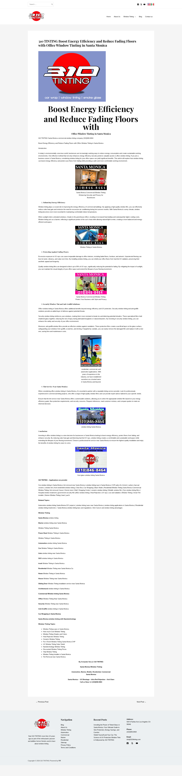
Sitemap (63, 742)
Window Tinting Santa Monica (48, 528)
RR (60, 761)
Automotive (65, 732)
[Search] (52, 4)
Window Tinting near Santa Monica (55, 578)
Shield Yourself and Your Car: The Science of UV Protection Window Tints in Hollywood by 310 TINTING (107, 737)
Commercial (65, 735)
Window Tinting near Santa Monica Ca (60, 568)
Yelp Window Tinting (50, 652)
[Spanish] (152, 4)
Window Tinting (55, 495)
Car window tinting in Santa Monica (50, 485)
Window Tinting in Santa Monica (58, 533)
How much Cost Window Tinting (54, 631)
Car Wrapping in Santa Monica (49, 614)
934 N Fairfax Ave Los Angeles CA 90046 (138, 721)
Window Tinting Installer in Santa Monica (57, 654)
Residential (64, 740)
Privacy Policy (66, 745)
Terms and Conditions (68, 747)
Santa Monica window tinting (67, 508)
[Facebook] (138, 4)
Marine (63, 737)
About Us (64, 727)
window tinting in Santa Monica (58, 589)
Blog (62, 725)
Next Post (141, 702)
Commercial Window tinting (48, 594)
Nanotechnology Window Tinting (54, 647)
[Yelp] (141, 4)
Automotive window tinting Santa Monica (52, 505)
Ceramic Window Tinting (51, 639)
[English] (149, 4)
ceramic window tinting (99, 490)
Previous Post (42, 702)
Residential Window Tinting (113, 487)
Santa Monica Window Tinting (91, 667)
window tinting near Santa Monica (55, 523)
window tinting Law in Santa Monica (98, 485)
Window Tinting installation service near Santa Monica (66, 583)
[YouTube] (144, 4)
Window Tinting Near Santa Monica (55, 599)
